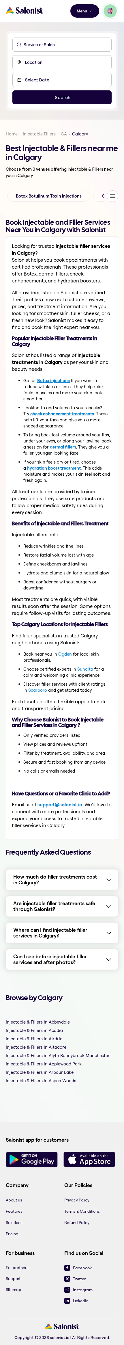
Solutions (14, 1222)
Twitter (79, 1278)
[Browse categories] (112, 196)
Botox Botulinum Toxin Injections (49, 196)
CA (64, 134)
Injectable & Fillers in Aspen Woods (41, 1080)
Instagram (83, 1289)
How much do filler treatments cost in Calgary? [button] (55, 879)
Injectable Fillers (39, 134)
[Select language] (110, 11)
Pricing (12, 1233)
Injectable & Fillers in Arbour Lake (40, 1072)
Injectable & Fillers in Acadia (34, 1030)
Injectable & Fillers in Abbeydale (38, 1022)
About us (14, 1200)
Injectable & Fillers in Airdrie (34, 1038)
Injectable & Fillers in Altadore (36, 1047)
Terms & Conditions (82, 1211)
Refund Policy (76, 1222)
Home (12, 134)
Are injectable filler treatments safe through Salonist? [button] (54, 906)
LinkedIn (81, 1300)
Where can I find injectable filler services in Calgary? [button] (50, 933)
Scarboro (37, 690)
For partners (17, 1267)
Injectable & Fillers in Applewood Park (44, 1064)
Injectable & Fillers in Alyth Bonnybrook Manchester (58, 1055)
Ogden (65, 654)
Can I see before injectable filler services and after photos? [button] (50, 959)
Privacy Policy (76, 1200)
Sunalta (85, 669)
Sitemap (13, 1289)
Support (13, 1278)
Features (14, 1211)
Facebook (82, 1267)
